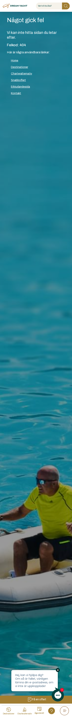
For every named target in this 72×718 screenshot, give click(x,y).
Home (14, 60)
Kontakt (16, 93)
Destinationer (19, 67)
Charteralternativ (21, 73)
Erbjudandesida (20, 86)
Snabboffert (18, 80)
